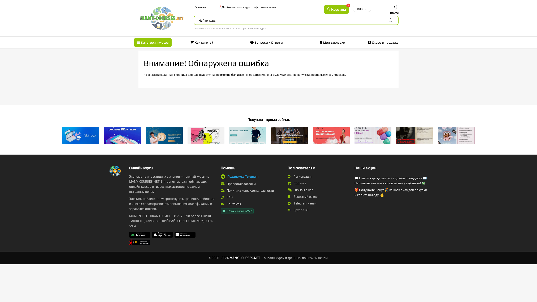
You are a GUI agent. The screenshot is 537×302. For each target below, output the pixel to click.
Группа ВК (301, 210)
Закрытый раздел (306, 196)
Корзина (299, 183)
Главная (200, 7)
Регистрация (302, 176)
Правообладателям (241, 184)
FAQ (229, 197)
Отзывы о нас (303, 190)
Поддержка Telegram (242, 176)
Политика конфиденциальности (250, 190)
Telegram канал (304, 203)
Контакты (233, 204)
